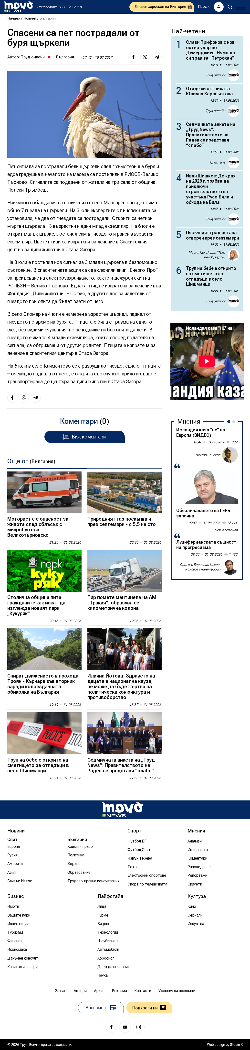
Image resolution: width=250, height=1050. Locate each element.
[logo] (18, 6)
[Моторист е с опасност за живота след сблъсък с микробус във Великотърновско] (44, 492)
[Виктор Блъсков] (230, 455)
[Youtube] (125, 1027)
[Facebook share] (133, 57)
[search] (230, 6)
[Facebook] (111, 1027)
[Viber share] (145, 57)
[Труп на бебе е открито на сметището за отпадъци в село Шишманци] (44, 733)
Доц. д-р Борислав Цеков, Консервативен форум (200, 567)
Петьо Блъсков (226, 530)
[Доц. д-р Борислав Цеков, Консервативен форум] (230, 567)
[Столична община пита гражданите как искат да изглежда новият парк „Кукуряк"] (44, 571)
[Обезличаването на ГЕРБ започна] (207, 487)
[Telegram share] (157, 57)
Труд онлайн (33, 57)
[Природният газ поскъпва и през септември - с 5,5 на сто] (124, 492)
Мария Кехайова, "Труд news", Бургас (206, 255)
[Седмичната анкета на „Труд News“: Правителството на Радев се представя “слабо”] (124, 733)
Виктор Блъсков (208, 455)
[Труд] (122, 809)
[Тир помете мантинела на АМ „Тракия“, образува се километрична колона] (124, 571)
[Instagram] (139, 1027)
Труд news (217, 162)
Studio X (236, 1045)
